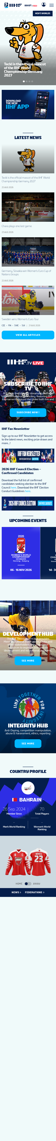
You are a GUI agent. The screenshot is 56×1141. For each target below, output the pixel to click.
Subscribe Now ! (28, 412)
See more (28, 660)
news (15, 892)
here (13, 487)
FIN (9, 325)
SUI (23, 325)
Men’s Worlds (42, 13)
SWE (16, 325)
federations (33, 892)
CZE (3, 325)
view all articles (28, 335)
